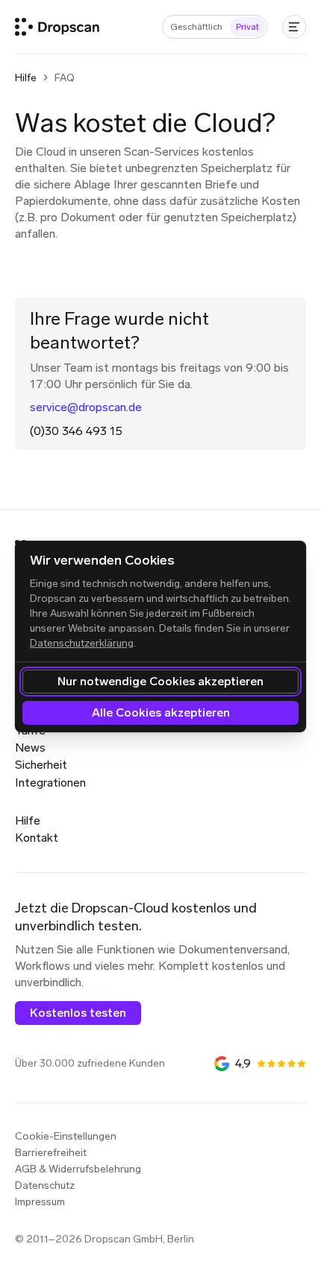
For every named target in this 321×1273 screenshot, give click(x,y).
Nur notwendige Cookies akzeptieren (160, 681)
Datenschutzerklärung (82, 643)
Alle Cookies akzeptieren (161, 712)
